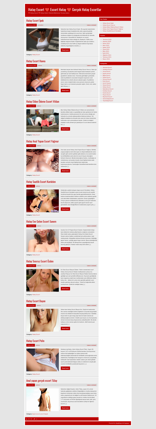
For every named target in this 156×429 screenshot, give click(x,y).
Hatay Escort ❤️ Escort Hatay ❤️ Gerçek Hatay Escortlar (64, 9)
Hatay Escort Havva (35, 61)
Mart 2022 (106, 45)
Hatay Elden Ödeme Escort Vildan (42, 101)
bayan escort (36, 414)
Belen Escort (106, 75)
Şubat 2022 (106, 47)
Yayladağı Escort (108, 100)
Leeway (126, 423)
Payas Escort (107, 95)
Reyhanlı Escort (107, 97)
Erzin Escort (106, 81)
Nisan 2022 (106, 43)
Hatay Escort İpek (35, 20)
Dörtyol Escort (107, 79)
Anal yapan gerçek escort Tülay (41, 380)
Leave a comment (91, 25)
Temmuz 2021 (107, 57)
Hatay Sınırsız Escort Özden (39, 261)
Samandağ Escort (108, 98)
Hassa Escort (107, 85)
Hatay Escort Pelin (35, 341)
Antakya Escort (107, 69)
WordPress (119, 423)
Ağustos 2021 (107, 55)
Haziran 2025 (107, 41)
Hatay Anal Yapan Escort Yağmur (42, 141)
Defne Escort (106, 77)
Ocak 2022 (106, 49)
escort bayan (44, 414)
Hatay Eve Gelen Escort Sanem (41, 221)
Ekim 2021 (106, 51)
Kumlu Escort (107, 93)
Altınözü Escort (107, 67)
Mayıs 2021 (106, 59)
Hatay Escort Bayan (35, 301)
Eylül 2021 (106, 53)
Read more (65, 50)
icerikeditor (40, 25)
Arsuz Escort (106, 71)
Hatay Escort (36, 54)
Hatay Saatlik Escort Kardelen (41, 182)
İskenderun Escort (108, 89)
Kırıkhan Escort (107, 91)
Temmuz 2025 (107, 39)
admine (40, 65)
